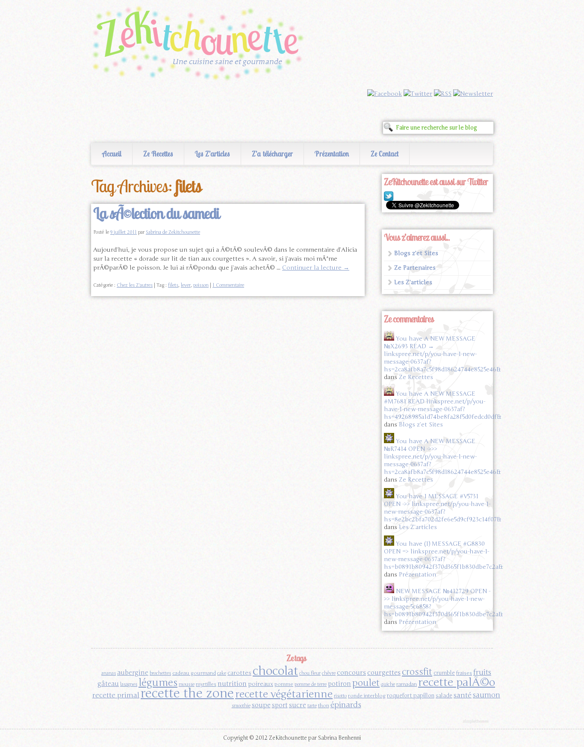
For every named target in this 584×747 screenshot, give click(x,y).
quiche (388, 684)
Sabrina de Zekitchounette (173, 232)
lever (186, 285)
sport (280, 705)
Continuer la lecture (315, 267)
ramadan (406, 684)
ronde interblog (367, 696)
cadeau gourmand (194, 673)
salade (444, 695)
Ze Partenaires (415, 267)
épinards (345, 704)
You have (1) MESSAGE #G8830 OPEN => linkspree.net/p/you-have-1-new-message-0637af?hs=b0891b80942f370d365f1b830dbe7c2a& (443, 555)
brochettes (160, 673)
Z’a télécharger (272, 153)
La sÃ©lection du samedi (156, 213)
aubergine (132, 672)
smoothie (241, 706)
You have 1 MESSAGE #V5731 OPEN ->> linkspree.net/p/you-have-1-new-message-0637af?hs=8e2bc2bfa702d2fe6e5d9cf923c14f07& (442, 508)
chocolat (275, 671)
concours (351, 672)
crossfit (417, 672)
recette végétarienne (284, 694)
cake (221, 673)
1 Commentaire (228, 285)
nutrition (232, 683)
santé (463, 695)
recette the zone (187, 693)
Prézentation (332, 153)
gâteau (108, 684)
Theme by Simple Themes (477, 721)
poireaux (260, 684)
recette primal (115, 695)
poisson (201, 285)
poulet (366, 682)
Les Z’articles (212, 153)
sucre (297, 705)
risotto (340, 696)
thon (323, 706)
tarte (312, 706)
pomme (283, 684)
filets (173, 285)
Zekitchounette (200, 44)
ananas (108, 673)
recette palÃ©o (456, 682)
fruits (482, 672)
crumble (444, 673)
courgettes (384, 672)
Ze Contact (384, 153)
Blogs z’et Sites (416, 253)
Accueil (111, 153)
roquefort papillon (410, 695)
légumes (158, 682)
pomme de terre (311, 684)
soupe (261, 705)
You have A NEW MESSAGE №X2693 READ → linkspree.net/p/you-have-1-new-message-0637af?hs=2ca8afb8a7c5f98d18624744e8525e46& (442, 354)
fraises (464, 673)
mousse (187, 684)
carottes (239, 672)
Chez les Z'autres (135, 285)
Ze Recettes (158, 153)
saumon (486, 695)
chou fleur (310, 673)
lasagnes (128, 684)
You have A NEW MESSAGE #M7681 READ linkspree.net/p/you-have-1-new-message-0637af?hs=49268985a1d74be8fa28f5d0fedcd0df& (442, 405)
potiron (339, 684)
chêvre (329, 673)
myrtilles (206, 684)
